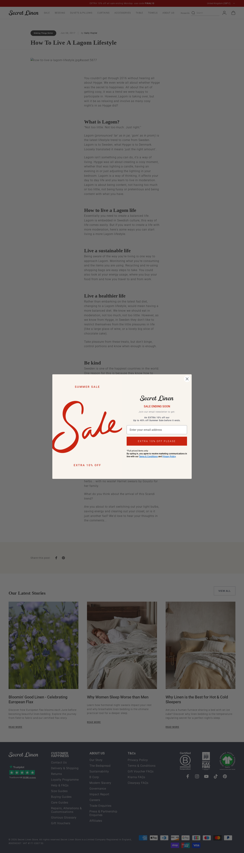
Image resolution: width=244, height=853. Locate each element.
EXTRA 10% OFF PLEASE (157, 441)
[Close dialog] (187, 379)
